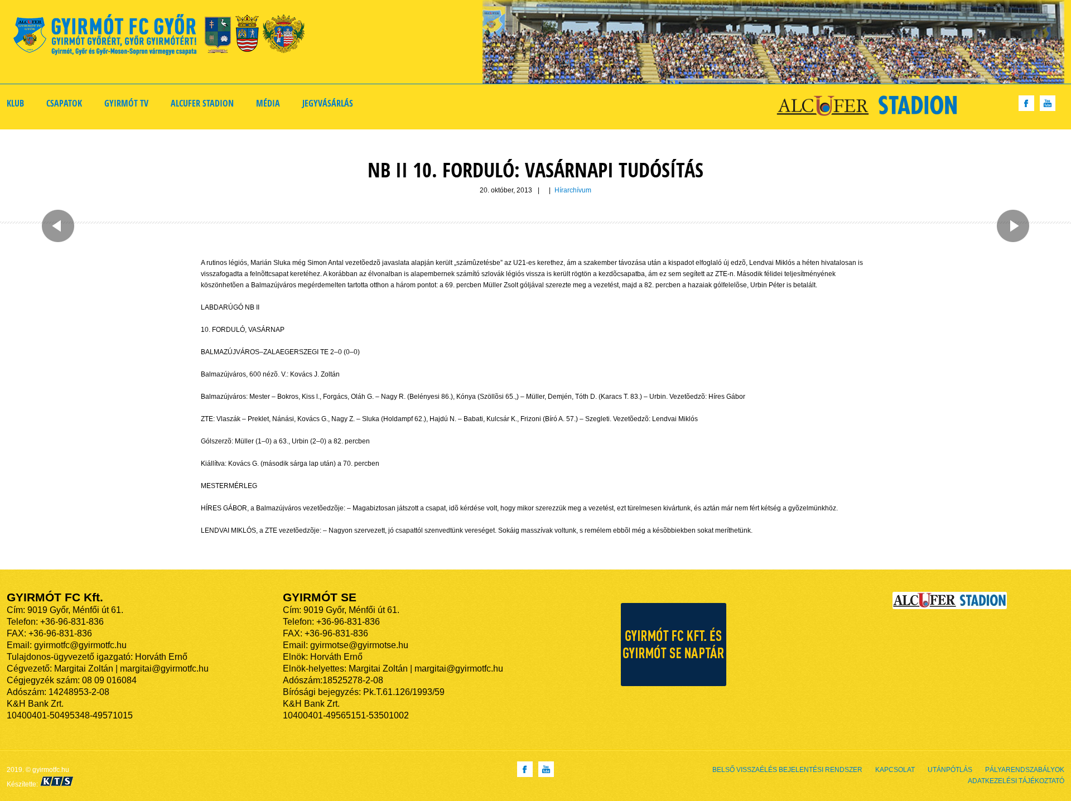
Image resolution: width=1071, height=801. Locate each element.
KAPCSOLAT (895, 770)
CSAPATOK (64, 103)
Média (268, 103)
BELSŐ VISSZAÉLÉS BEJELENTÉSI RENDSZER (787, 770)
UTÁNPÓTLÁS (950, 770)
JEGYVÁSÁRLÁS (327, 103)
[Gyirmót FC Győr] (164, 36)
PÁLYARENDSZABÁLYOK (1024, 770)
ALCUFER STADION (202, 103)
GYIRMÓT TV (126, 103)
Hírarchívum (572, 190)
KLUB (15, 103)
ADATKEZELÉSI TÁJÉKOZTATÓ (1016, 781)
